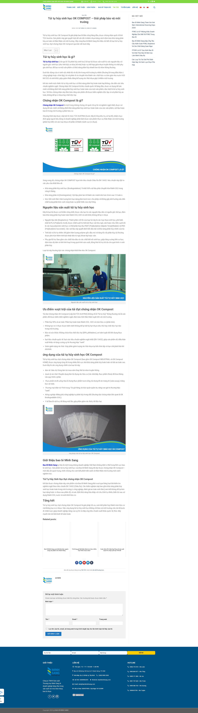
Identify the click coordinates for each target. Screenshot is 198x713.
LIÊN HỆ (135, 7)
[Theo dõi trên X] (150, 1)
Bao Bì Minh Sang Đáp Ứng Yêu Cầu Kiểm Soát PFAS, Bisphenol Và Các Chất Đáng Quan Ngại (143, 43)
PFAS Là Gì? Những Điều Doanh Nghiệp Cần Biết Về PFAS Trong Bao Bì (143, 34)
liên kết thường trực (98, 570)
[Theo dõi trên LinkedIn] (152, 1)
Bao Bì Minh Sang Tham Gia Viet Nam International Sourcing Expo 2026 (143, 25)
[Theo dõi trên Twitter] (53, 696)
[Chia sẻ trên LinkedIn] (88, 562)
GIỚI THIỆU (81, 7)
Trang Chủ (71, 7)
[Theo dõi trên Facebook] (148, 1)
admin (94, 28)
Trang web (103, 619)
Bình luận (49, 601)
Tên (47, 619)
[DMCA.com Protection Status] (78, 695)
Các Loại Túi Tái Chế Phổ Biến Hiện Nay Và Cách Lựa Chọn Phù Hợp (143, 62)
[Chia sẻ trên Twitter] (80, 562)
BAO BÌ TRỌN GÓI (104, 7)
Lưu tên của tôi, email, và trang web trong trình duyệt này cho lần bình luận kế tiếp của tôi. (81, 629)
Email (74, 619)
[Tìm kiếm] (154, 7)
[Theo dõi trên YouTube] (154, 1)
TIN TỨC (116, 7)
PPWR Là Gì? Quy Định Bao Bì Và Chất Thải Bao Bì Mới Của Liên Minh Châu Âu (142, 53)
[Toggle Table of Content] (55, 50)
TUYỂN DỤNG (125, 7)
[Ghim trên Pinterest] (84, 562)
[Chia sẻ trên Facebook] (76, 562)
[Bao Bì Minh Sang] (53, 7)
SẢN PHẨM (91, 7)
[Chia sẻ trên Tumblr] (91, 562)
